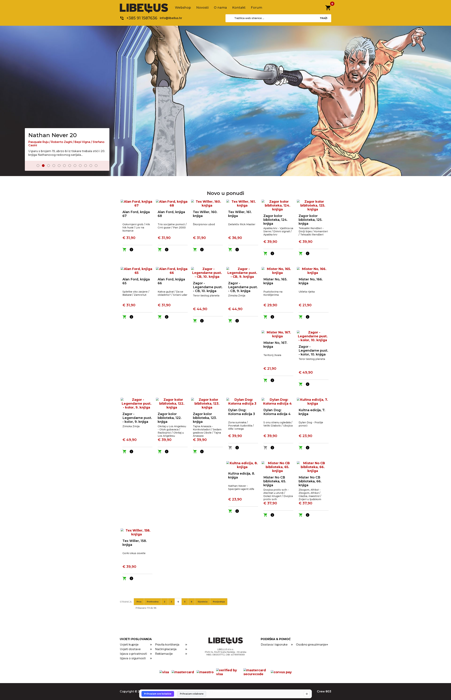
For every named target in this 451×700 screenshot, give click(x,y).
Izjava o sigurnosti (133, 658)
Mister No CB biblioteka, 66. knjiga (310, 481)
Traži (323, 18)
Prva (139, 601)
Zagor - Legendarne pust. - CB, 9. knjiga (243, 287)
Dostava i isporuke (274, 644)
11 (90, 165)
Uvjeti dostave (130, 649)
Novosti (202, 8)
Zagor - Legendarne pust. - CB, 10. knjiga (208, 287)
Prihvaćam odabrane (191, 693)
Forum (256, 8)
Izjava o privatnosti (133, 653)
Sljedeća (202, 601)
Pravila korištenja (167, 644)
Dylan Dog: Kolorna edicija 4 (277, 412)
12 (96, 165)
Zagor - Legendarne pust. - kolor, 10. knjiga (313, 350)
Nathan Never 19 (51, 131)
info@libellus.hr (171, 18)
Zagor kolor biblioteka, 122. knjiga (169, 418)
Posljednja (219, 601)
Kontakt (239, 8)
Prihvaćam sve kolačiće (157, 693)
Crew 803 (324, 691)
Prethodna (152, 601)
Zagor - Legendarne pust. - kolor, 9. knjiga (137, 418)
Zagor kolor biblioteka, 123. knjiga (205, 418)
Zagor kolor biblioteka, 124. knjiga (275, 220)
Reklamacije (164, 653)
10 (85, 165)
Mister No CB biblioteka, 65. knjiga (274, 481)
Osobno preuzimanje (311, 644)
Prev (30, 166)
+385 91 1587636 (141, 18)
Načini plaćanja (166, 649)
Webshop (183, 8)
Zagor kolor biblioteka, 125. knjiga (310, 220)
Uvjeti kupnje (129, 644)
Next (104, 166)
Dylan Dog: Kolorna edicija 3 (241, 412)
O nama (220, 8)
